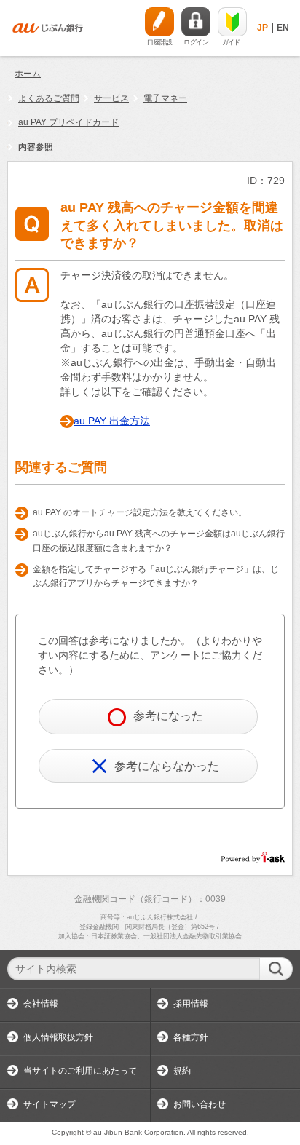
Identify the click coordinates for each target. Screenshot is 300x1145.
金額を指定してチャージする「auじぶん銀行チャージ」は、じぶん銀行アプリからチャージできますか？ (156, 576)
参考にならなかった (166, 766)
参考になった (168, 716)
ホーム (28, 73)
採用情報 (190, 1004)
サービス (111, 98)
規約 (182, 1071)
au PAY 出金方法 (112, 421)
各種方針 (190, 1037)
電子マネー (165, 98)
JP (262, 28)
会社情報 (40, 1004)
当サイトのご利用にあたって (80, 1071)
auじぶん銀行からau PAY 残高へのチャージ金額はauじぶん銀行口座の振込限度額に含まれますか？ (159, 540)
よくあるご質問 (48, 98)
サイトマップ (49, 1104)
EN (283, 28)
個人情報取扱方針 (58, 1037)
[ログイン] (195, 21)
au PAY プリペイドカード (68, 122)
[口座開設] (159, 21)
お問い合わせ (199, 1104)
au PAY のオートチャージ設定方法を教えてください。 (140, 512)
